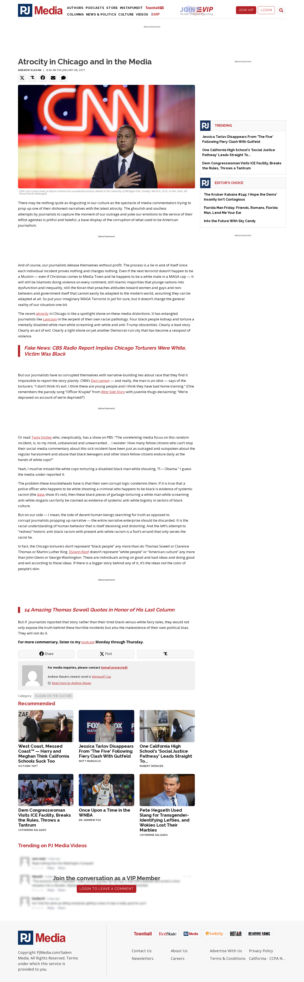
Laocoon (50, 319)
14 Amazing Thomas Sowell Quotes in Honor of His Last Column (99, 610)
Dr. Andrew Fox (90, 820)
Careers (177, 958)
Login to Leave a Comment (106, 889)
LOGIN (266, 10)
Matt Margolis (90, 761)
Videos (142, 14)
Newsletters (142, 958)
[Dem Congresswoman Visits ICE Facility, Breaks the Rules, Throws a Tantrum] (45, 789)
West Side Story (113, 391)
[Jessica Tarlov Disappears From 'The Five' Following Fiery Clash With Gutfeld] (106, 725)
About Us (179, 950)
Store (112, 8)
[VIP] (155, 14)
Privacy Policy (261, 950)
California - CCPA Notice (267, 958)
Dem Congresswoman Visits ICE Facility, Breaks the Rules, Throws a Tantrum (44, 818)
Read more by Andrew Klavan (71, 683)
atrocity (42, 313)
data (41, 494)
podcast (88, 642)
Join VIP (246, 10)
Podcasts (95, 8)
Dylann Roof (79, 551)
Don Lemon (100, 380)
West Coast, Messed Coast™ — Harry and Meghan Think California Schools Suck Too (43, 754)
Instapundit (131, 8)
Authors (75, 8)
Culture (126, 14)
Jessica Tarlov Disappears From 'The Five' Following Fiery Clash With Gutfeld (106, 751)
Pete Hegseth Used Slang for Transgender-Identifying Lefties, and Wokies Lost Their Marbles (164, 820)
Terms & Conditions (227, 958)
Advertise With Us (226, 950)
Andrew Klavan (30, 70)
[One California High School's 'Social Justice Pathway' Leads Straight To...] (167, 725)
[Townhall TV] (156, 7)
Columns (75, 14)
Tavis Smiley (41, 437)
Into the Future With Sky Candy (230, 221)
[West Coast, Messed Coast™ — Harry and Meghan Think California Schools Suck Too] (45, 725)
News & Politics (101, 14)
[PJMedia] (40, 10)
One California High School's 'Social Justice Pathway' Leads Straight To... (166, 754)
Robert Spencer (151, 766)
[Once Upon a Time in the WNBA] (106, 789)
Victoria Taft (28, 766)
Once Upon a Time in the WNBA (104, 813)
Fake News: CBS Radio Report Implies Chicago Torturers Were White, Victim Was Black (105, 351)
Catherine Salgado (32, 830)
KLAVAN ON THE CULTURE (53, 696)
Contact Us (142, 950)
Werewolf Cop (101, 677)
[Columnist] (34, 675)
